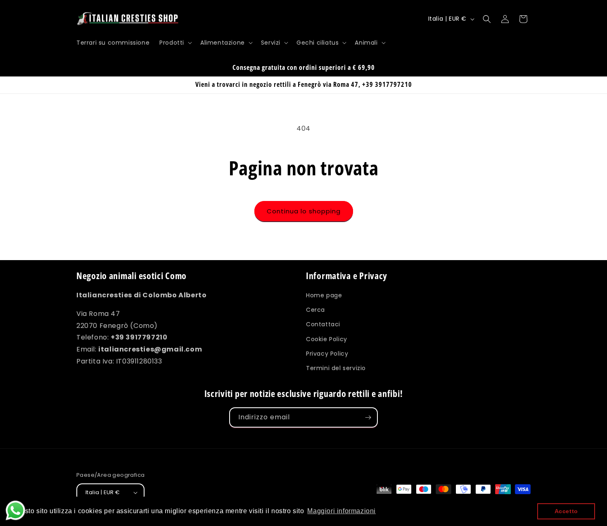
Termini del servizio (336, 368)
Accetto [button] (566, 511)
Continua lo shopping (304, 211)
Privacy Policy (327, 353)
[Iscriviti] (368, 417)
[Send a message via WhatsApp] (15, 510)
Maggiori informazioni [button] (341, 510)
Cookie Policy (326, 339)
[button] (174, 42)
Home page (324, 295)
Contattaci (323, 324)
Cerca (315, 310)
